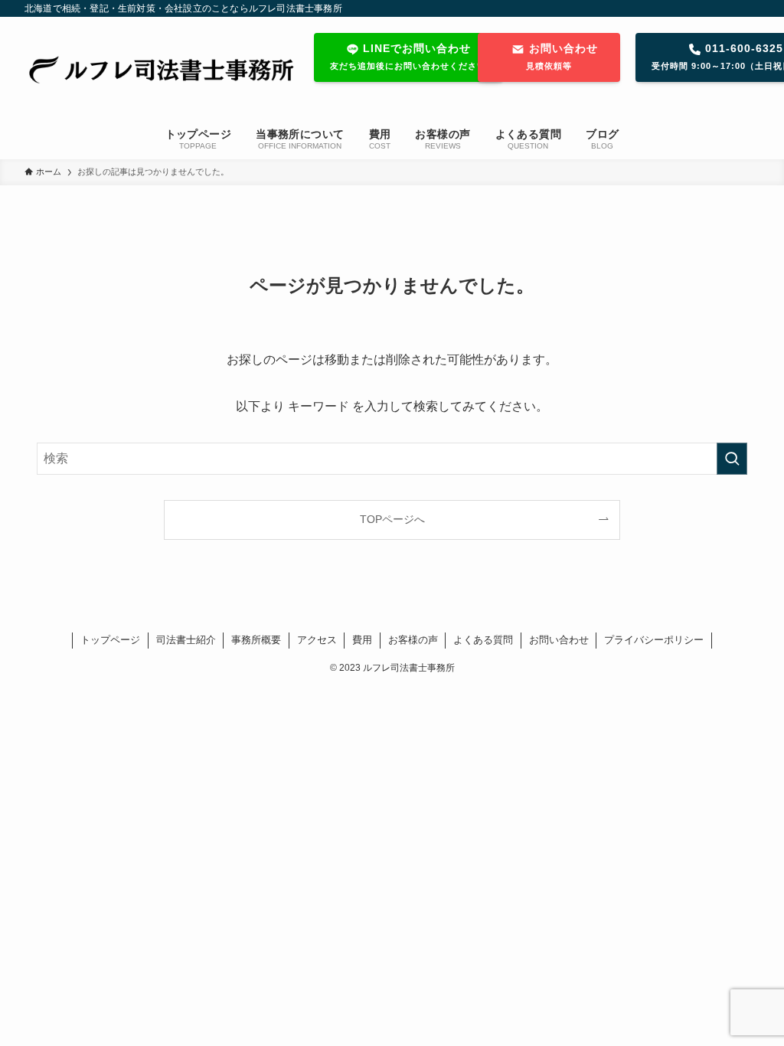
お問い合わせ (559, 640)
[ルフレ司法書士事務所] (157, 69)
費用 (362, 640)
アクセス (317, 640)
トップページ (110, 640)
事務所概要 (256, 640)
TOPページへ (392, 519)
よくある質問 (483, 640)
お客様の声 (413, 640)
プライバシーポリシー (654, 640)
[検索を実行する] (732, 459)
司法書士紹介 (186, 640)
